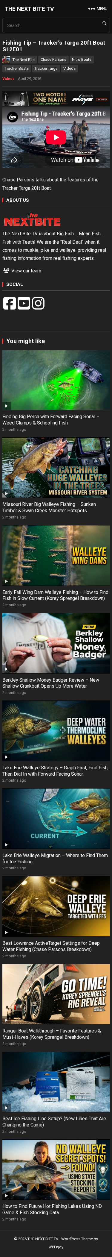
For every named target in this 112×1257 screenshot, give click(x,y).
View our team (25, 271)
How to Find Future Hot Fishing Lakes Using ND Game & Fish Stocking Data (52, 1209)
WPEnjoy (55, 1247)
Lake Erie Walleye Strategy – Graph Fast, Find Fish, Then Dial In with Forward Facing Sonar (55, 771)
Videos (69, 68)
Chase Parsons (53, 59)
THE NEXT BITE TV (29, 8)
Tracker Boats (17, 68)
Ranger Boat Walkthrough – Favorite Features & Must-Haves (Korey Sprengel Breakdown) (51, 1034)
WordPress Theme (77, 1239)
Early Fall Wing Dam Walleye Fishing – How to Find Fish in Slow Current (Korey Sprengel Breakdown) (55, 595)
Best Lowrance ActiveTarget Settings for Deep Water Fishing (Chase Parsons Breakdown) (51, 946)
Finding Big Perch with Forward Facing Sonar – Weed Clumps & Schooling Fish (50, 420)
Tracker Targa (46, 68)
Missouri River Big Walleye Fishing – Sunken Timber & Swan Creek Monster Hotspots (49, 507)
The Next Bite (24, 60)
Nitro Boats (81, 59)
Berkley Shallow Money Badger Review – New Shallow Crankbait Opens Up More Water (50, 683)
